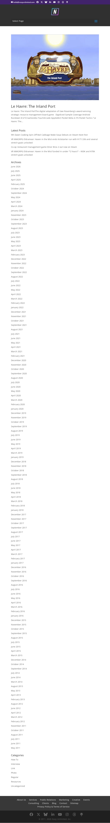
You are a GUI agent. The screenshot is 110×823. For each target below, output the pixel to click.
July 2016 (15, 589)
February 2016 (18, 611)
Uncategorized (18, 786)
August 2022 (17, 276)
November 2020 (18, 364)
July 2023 (15, 232)
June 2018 (15, 488)
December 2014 (18, 659)
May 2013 (15, 690)
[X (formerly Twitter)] (41, 2)
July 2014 (15, 673)
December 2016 (18, 567)
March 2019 (16, 452)
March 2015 (16, 655)
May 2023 (15, 241)
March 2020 (16, 400)
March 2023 (16, 250)
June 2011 (15, 743)
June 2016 (15, 593)
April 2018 (16, 497)
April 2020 (16, 395)
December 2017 (18, 514)
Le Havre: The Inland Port (33, 106)
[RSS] (67, 2)
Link (13, 768)
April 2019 (16, 448)
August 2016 (17, 584)
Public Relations (48, 799)
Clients (45, 803)
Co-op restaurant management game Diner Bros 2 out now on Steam (44, 147)
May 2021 (15, 342)
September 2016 (19, 580)
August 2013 (17, 686)
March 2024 (16, 206)
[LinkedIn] (50, 2)
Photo (13, 772)
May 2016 (15, 598)
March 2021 (16, 351)
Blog (54, 803)
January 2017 (17, 562)
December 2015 (18, 620)
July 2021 (15, 333)
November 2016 (18, 571)
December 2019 (18, 413)
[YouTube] (54, 2)
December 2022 (18, 259)
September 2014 (19, 668)
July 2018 (15, 483)
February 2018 (18, 505)
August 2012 (17, 703)
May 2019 (15, 444)
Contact (63, 803)
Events (86, 799)
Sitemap (74, 803)
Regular (14, 777)
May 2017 (15, 545)
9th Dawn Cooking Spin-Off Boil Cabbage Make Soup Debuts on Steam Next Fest (49, 134)
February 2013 (18, 699)
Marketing (64, 799)
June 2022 (15, 285)
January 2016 (17, 615)
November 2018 (18, 466)
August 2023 (17, 228)
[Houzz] (63, 2)
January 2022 (17, 307)
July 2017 (15, 536)
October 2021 (17, 320)
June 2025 (15, 175)
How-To (14, 759)
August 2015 (17, 637)
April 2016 (16, 602)
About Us (21, 799)
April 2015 (16, 651)
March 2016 (16, 606)
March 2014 (16, 681)
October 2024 (17, 188)
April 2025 (16, 179)
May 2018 (15, 492)
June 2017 (15, 540)
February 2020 (18, 404)
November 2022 (18, 263)
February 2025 (18, 184)
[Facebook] (37, 2)
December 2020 (18, 360)
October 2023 (17, 219)
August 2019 (17, 430)
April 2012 (16, 712)
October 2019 (17, 422)
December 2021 (18, 311)
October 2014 (17, 664)
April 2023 (16, 245)
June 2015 (15, 646)
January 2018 (17, 510)
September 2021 (19, 325)
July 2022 (15, 281)
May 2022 (15, 289)
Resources (16, 781)
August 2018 (17, 479)
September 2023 (19, 223)
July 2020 (15, 382)
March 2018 (16, 501)
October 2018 (17, 470)
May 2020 (15, 391)
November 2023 (18, 215)
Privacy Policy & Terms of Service (53, 806)
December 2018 (18, 461)
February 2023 (18, 254)
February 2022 (18, 303)
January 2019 (17, 457)
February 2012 (18, 721)
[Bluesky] (46, 2)
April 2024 (16, 201)
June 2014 (15, 677)
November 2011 (18, 725)
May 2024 (15, 197)
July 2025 (15, 171)
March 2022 (16, 298)
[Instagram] (58, 2)
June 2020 (15, 386)
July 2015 (15, 642)
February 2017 (18, 558)
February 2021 (18, 356)
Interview (15, 764)
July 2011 (15, 739)
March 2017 (16, 554)
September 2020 (19, 373)
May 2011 (15, 747)
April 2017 (16, 549)
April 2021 (16, 347)
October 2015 (17, 629)
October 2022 (17, 267)
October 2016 (17, 576)
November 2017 (18, 519)
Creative (76, 799)
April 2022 (16, 294)
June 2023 (15, 237)
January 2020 (17, 408)
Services (33, 799)
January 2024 (17, 210)
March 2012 (16, 717)
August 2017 (17, 532)
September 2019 (19, 426)
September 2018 (19, 474)
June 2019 (15, 439)
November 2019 (18, 417)
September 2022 (19, 272)
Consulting (33, 803)
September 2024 (19, 193)
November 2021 (18, 316)
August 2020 (17, 378)
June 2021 (15, 338)
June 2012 (15, 708)
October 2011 (17, 730)
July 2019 (15, 435)
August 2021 (17, 329)
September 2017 (19, 527)
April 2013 (16, 695)
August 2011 (17, 734)
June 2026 (15, 166)
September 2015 (19, 633)
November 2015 (18, 624)
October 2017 (17, 523)
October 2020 (17, 369)
